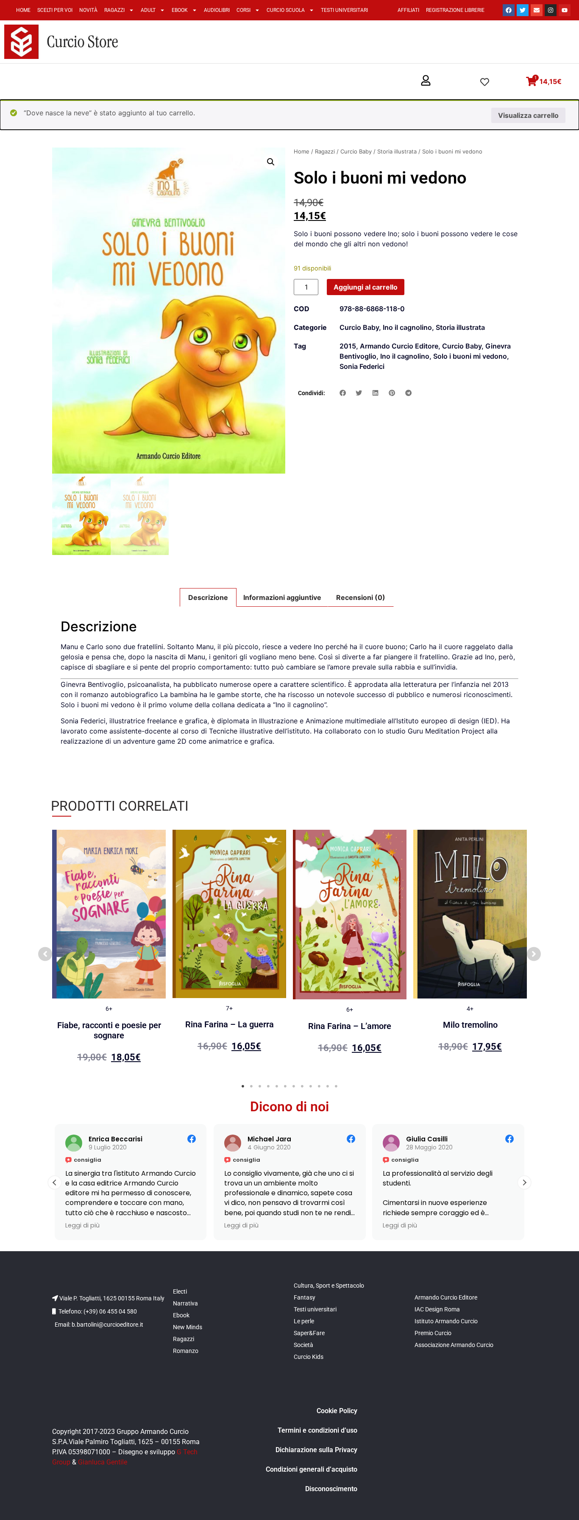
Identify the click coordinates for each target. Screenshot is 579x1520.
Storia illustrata (397, 151)
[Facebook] (509, 10)
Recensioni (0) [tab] (360, 597)
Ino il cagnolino (407, 327)
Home (23, 10)
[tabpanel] (109, 950)
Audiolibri (217, 10)
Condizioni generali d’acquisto (311, 1469)
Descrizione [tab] (208, 597)
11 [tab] (327, 1086)
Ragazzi (114, 10)
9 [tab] (310, 1086)
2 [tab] (251, 1086)
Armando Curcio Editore (399, 346)
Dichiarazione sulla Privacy (316, 1450)
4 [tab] (268, 1086)
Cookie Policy (337, 1411)
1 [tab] (243, 1086)
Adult (148, 10)
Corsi (244, 10)
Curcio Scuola (286, 10)
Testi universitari (344, 10)
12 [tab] (336, 1086)
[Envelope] (537, 10)
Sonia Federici (362, 366)
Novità (88, 10)
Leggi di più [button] (82, 1225)
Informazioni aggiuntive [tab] (282, 597)
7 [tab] (294, 1086)
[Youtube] (565, 10)
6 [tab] (285, 1086)
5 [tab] (277, 1086)
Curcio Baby (356, 151)
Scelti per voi (54, 10)
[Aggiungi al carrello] (157, 844)
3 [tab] (260, 1086)
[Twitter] (523, 10)
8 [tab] (302, 1086)
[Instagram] (551, 10)
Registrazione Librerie (455, 10)
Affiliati (408, 10)
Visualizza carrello (528, 115)
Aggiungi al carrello (366, 287)
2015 (348, 346)
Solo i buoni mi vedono (470, 356)
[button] (425, 81)
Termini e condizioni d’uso (317, 1430)
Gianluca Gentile (102, 1462)
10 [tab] (319, 1086)
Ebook (180, 10)
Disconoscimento (331, 1489)
